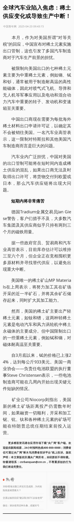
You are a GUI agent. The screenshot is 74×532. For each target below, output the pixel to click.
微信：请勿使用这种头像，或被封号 (21, 505)
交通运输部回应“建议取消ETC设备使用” (23, 497)
